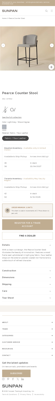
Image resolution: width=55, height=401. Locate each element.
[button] (46, 11)
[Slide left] (3, 45)
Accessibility (39, 394)
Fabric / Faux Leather (15, 138)
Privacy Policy (25, 394)
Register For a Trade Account (28, 224)
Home (4, 18)
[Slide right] (52, 45)
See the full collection (12, 117)
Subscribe (16, 373)
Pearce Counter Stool (17, 18)
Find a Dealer (27, 236)
